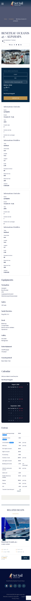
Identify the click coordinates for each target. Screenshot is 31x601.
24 (9, 399)
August (14, 384)
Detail (25, 558)
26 (13, 399)
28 (17, 399)
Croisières (11, 19)
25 (11, 399)
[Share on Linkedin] (21, 45)
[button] (9, 93)
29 (20, 399)
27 (15, 399)
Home (5, 19)
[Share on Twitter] (17, 45)
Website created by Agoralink (11, 596)
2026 (17, 384)
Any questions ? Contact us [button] (10, 41)
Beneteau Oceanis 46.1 (9, 543)
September (14, 406)
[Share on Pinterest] (19, 45)
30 (22, 399)
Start (15, 74)
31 (9, 401)
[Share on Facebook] (15, 45)
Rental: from (8, 85)
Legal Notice (24, 596)
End (15, 78)
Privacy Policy (15, 598)
